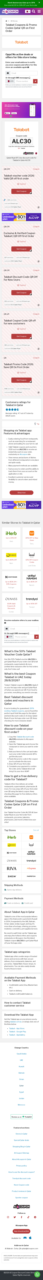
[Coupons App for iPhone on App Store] (30, 1238)
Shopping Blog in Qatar (21, 1147)
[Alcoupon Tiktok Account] (28, 1217)
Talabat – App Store (16, 1028)
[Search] (33, 11)
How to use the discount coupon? (21, 1172)
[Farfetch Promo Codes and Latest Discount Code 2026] (31, 876)
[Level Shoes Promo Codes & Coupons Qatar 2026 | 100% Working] (32, 555)
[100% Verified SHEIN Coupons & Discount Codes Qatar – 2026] (11, 876)
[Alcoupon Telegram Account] (35, 1217)
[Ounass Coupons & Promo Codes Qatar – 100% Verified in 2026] (11, 599)
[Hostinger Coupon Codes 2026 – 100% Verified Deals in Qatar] (11, 577)
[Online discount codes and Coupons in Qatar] (6, 21)
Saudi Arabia (21, 1054)
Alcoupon (23, 454)
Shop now (22, 492)
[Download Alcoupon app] (21, 110)
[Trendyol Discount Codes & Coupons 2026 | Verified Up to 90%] (32, 599)
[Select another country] (27, 11)
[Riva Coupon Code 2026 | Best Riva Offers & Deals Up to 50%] (11, 868)
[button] (39, 2)
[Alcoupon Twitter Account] (14, 1217)
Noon (11, 563)
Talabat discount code (25, 737)
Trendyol (32, 607)
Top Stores (10, 830)
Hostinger (11, 587)
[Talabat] (21, 42)
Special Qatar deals (21, 1140)
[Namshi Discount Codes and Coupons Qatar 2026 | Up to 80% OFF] (32, 577)
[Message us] (37, 1274)
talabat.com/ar (16, 1022)
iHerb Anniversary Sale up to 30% (21, 3)
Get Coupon (21, 191)
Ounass (11, 612)
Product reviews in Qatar (21, 1191)
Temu (32, 544)
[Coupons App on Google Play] (25, 1238)
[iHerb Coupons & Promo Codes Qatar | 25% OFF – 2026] (11, 533)
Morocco (21, 1105)
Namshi (31, 585)
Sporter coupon (21, 1198)
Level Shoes (32, 566)
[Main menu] (39, 11)
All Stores (13, 21)
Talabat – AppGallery (17, 1035)
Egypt (21, 1092)
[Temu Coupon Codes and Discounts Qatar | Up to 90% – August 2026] (32, 533)
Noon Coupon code (21, 1185)
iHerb (11, 541)
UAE (21, 1060)
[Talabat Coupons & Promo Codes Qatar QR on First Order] (21, 138)
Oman (21, 1079)
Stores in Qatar (21, 1134)
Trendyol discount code (21, 1178)
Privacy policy (21, 1166)
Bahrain (21, 1073)
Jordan (21, 1098)
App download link (21, 1231)
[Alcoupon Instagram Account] (8, 1217)
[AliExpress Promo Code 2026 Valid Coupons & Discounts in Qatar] (31, 868)
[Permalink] (4, 200)
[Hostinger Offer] (21, 217)
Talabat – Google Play (17, 1032)
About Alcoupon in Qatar (21, 1159)
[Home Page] (10, 11)
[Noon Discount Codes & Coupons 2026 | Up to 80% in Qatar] (11, 555)
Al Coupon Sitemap (21, 1153)
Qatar (21, 1086)
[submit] (35, 81)
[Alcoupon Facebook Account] (21, 1217)
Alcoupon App (21, 1225)
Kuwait (21, 1067)
